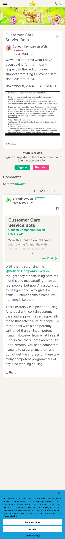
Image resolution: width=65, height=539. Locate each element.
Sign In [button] (22, 167)
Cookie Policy (10, 516)
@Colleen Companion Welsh (27, 271)
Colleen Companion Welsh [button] (31, 46)
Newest (20, 184)
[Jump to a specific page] (59, 191)
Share (10, 144)
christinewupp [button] (23, 198)
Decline (32, 529)
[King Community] (32, 3)
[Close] (59, 493)
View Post (46, 258)
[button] (8, 48)
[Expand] (32, 253)
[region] (32, 514)
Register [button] (41, 167)
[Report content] (58, 36)
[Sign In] (60, 3)
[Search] (55, 3)
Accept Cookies (32, 522)
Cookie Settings (32, 535)
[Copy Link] (31, 54)
